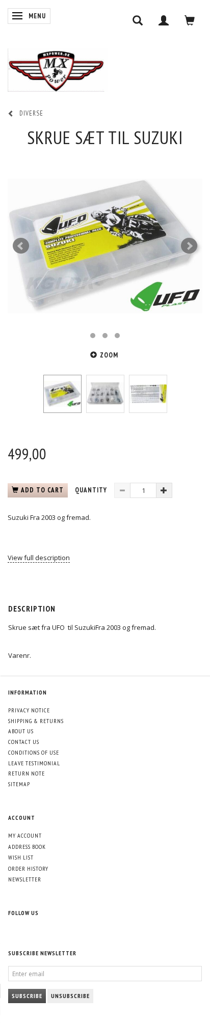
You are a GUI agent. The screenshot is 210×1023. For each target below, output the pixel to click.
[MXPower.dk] (58, 67)
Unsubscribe (70, 996)
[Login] (163, 20)
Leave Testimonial (34, 763)
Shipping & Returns (36, 721)
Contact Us (23, 741)
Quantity (92, 490)
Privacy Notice (29, 710)
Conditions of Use (33, 752)
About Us (21, 731)
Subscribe (27, 996)
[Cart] (189, 20)
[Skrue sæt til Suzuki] (105, 246)
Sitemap (19, 784)
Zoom (109, 355)
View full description (39, 557)
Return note (26, 773)
